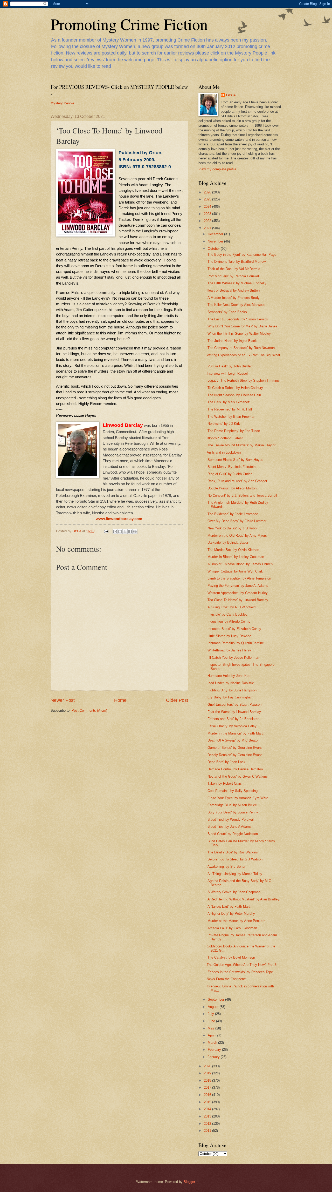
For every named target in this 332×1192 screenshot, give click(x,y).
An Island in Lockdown (224, 452)
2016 (208, 1095)
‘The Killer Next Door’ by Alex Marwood (236, 305)
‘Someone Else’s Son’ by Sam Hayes (235, 460)
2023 (208, 214)
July (211, 1014)
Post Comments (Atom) (89, 710)
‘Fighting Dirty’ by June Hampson (232, 690)
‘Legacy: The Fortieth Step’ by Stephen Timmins (243, 380)
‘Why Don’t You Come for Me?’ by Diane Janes (242, 326)
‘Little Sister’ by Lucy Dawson (229, 636)
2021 (208, 228)
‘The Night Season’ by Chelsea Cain (234, 395)
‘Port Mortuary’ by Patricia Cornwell (233, 276)
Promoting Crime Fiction (129, 24)
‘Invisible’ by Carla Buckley (227, 614)
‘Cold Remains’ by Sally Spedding (232, 791)
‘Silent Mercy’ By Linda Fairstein (231, 467)
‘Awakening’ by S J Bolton (226, 866)
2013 (208, 1116)
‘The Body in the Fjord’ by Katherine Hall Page (241, 255)
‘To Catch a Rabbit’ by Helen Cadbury (235, 388)
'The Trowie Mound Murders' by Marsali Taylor (241, 445)
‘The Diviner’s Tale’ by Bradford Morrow (236, 262)
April (212, 1035)
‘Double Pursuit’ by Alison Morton (232, 488)
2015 (208, 1102)
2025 (208, 199)
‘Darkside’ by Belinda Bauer (227, 542)
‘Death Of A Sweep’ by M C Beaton (233, 740)
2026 (208, 192)
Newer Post (63, 700)
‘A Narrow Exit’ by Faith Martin (229, 906)
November (216, 241)
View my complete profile (217, 169)
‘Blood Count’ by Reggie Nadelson (232, 834)
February (215, 1050)
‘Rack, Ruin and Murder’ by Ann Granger (237, 481)
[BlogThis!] (120, 531)
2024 (208, 206)
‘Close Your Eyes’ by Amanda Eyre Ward (237, 798)
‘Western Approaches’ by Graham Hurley (237, 593)
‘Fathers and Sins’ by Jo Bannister (233, 719)
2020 (208, 1066)
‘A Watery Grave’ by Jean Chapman (233, 892)
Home (120, 700)
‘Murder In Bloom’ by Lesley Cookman (235, 557)
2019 (208, 1073)
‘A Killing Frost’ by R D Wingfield (231, 607)
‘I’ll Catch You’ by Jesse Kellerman (233, 657)
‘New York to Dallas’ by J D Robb (232, 528)
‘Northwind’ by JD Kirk (223, 424)
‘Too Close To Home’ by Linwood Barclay (237, 600)
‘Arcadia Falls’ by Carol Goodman (232, 928)
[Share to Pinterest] (134, 531)
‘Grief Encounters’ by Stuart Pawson (234, 704)
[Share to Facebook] (130, 531)
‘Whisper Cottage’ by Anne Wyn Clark (235, 571)
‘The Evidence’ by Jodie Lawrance (232, 514)
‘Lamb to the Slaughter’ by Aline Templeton (239, 578)
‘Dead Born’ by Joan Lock (226, 762)
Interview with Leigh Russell (227, 373)
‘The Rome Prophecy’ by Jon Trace (233, 431)
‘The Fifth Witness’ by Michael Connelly (236, 283)
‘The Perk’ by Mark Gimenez (228, 402)
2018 (208, 1080)
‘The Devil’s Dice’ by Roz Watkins (232, 852)
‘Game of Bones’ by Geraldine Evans (234, 748)
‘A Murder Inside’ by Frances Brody (233, 298)
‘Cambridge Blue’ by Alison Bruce (232, 805)
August (213, 1007)
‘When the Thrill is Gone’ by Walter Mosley (239, 333)
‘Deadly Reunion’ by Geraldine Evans (234, 755)
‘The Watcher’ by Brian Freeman (231, 417)
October (214, 249)
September (216, 999)
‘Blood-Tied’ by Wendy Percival (230, 819)
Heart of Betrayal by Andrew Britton (233, 290)
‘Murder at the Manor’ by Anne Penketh (236, 921)
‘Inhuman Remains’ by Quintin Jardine (235, 643)
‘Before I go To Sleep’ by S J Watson (234, 859)
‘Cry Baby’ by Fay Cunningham (230, 697)
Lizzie (231, 95)
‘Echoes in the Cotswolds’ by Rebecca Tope (240, 972)
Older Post (177, 700)
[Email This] (115, 531)
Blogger (189, 1182)
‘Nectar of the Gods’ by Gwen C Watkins (237, 776)
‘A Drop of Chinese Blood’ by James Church (240, 564)
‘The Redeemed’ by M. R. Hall (229, 409)
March (213, 1043)
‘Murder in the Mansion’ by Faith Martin (236, 733)
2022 (208, 221)
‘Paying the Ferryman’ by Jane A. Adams (237, 586)
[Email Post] (105, 531)
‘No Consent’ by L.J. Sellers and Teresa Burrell (242, 495)
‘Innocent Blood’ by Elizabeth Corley (234, 629)
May (211, 1028)
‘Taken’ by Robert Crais (224, 783)
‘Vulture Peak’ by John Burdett (230, 366)
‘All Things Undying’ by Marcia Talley (234, 874)
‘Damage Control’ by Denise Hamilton (235, 769)
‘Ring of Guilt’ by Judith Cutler (229, 474)
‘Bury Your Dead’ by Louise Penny (232, 812)
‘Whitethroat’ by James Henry (229, 650)
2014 (208, 1109)
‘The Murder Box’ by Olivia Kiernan (233, 550)
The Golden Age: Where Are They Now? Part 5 (241, 965)
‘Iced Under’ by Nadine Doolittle (230, 683)
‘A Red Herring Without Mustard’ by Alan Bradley (243, 899)
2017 (208, 1087)
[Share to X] (125, 531)
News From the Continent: (226, 979)
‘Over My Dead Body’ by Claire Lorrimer (236, 521)
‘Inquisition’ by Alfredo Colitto (228, 621)
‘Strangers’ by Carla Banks (227, 312)
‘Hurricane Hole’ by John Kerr (229, 676)
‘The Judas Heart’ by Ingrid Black (232, 341)
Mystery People (62, 103)
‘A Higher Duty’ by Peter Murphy (231, 913)
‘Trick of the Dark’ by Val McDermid (233, 269)
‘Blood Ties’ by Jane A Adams (229, 827)
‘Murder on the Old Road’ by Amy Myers (237, 535)
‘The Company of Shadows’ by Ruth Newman (241, 348)
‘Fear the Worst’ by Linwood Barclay (234, 712)
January (214, 1057)
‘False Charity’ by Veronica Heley (232, 726)
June (212, 1021)
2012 (208, 1124)
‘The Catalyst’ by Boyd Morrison (231, 957)
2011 (208, 1131)
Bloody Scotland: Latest (225, 438)
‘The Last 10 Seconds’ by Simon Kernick (237, 319)
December (216, 234)
